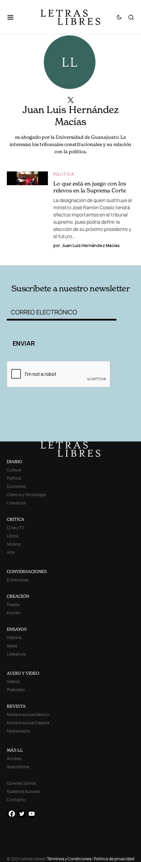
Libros (12, 536)
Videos (13, 681)
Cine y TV (15, 527)
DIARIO (14, 461)
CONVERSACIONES (27, 571)
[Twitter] (21, 813)
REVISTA (16, 706)
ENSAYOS (17, 629)
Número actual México (28, 714)
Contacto (16, 800)
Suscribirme (18, 767)
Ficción (14, 613)
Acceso (14, 758)
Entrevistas (17, 580)
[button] (14, 17)
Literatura (16, 503)
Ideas (12, 646)
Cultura (14, 470)
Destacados (18, 731)
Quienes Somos (21, 783)
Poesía (13, 604)
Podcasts (16, 690)
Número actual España (28, 723)
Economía (16, 486)
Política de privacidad (114, 859)
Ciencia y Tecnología (26, 494)
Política (63, 174)
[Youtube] (31, 813)
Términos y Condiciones (69, 859)
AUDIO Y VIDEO (23, 673)
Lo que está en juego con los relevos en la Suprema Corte (89, 187)
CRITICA (15, 519)
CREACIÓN (18, 596)
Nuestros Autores (23, 791)
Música (14, 544)
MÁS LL (15, 750)
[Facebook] (12, 813)
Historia (14, 637)
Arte (11, 552)
